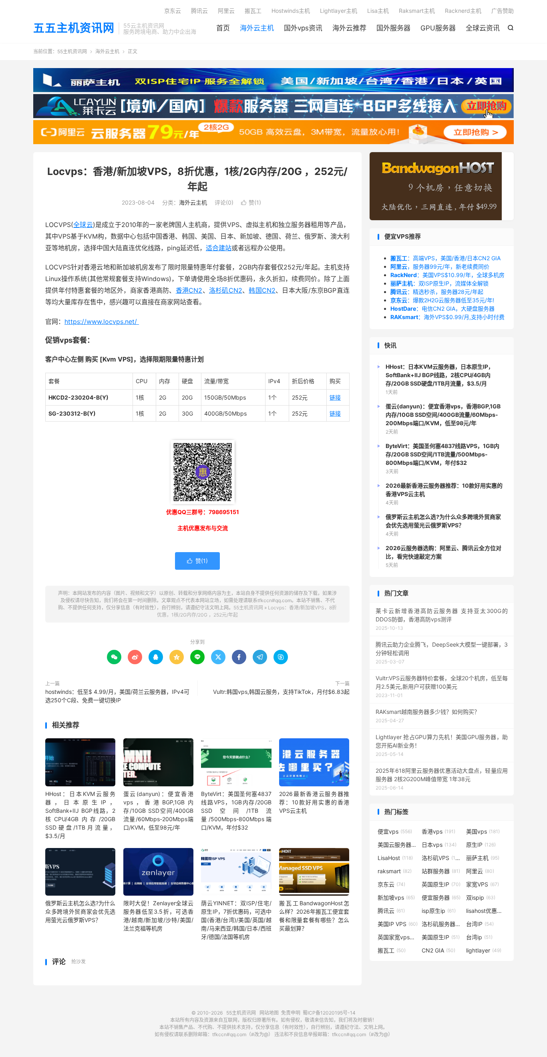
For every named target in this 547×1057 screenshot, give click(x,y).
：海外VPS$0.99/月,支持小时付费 (447, 316)
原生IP (481, 844)
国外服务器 (393, 28)
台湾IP (480, 923)
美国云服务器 (398, 844)
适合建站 (218, 248)
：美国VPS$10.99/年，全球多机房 (447, 274)
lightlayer (483, 950)
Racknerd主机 (463, 10)
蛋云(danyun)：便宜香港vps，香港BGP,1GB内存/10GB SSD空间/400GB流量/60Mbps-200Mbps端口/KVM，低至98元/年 (158, 810)
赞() (251, 202)
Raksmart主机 (417, 10)
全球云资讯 (483, 28)
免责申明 (290, 1013)
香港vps (438, 831)
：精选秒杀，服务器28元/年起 (436, 291)
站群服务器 (441, 871)
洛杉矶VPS (442, 857)
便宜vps (395, 831)
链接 (335, 397)
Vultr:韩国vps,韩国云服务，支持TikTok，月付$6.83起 (281, 691)
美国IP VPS (398, 923)
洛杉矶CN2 (225, 290)
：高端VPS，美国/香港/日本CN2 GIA (445, 258)
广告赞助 (502, 10)
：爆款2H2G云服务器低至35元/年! (442, 300)
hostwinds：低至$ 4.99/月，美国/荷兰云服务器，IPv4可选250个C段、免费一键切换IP (117, 695)
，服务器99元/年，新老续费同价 (439, 266)
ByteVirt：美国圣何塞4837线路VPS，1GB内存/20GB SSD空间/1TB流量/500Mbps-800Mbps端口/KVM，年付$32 (236, 810)
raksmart (395, 871)
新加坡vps (396, 897)
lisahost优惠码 (486, 910)
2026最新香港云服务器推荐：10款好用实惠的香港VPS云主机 (314, 802)
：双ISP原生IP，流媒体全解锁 (439, 283)
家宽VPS (482, 884)
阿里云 (226, 10)
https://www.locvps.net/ (101, 322)
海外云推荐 (349, 28)
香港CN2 (189, 290)
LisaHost (395, 857)
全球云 (83, 225)
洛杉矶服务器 (442, 923)
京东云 (172, 10)
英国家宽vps (398, 937)
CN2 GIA (438, 950)
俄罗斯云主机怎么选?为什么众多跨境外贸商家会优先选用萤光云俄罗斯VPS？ (80, 911)
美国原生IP (441, 937)
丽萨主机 (482, 857)
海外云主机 (257, 28)
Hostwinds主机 (290, 10)
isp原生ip (439, 910)
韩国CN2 (262, 290)
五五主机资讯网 (74, 28)
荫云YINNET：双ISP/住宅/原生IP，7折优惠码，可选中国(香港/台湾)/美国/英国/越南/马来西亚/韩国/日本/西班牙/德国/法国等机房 (236, 920)
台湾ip (479, 937)
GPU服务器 (438, 28)
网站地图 (269, 1013)
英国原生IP (441, 884)
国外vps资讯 (303, 28)
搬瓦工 (253, 10)
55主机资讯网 (72, 51)
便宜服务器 (441, 897)
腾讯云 (199, 10)
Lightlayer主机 (338, 10)
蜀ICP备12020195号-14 (329, 1013)
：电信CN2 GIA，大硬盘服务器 (442, 308)
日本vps (439, 844)
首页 (223, 28)
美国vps (483, 831)
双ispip (480, 897)
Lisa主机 (378, 10)
